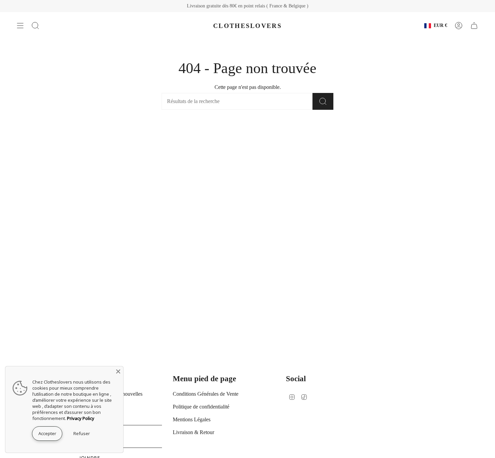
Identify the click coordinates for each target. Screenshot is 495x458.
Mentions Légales (191, 419)
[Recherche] (322, 101)
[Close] (118, 371)
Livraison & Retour (193, 432)
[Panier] (474, 25)
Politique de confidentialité (201, 407)
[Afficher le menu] (20, 25)
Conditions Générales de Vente (205, 394)
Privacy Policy (80, 418)
